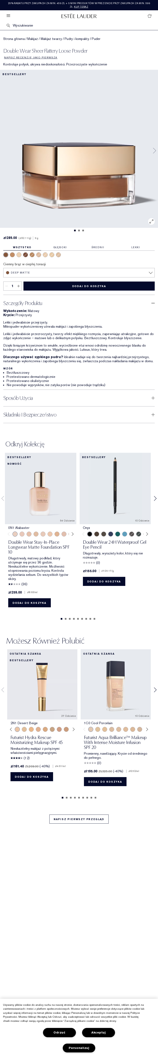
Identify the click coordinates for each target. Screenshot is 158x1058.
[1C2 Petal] (64, 534)
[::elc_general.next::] (71, 534)
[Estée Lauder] (79, 15)
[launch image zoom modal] (151, 221)
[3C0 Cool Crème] (139, 729)
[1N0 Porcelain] (29, 534)
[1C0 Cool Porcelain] (90, 729)
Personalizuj (79, 1048)
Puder (96, 39)
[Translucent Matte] (45, 254)
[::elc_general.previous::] (9, 534)
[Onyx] (89, 534)
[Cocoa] (96, 534)
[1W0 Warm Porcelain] (36, 534)
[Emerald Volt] (117, 534)
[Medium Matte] (32, 254)
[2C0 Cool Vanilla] (111, 729)
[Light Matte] (58, 254)
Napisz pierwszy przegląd (79, 819)
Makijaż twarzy (51, 39)
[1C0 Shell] (22, 534)
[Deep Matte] (5, 254)
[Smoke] (138, 534)
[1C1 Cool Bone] (43, 534)
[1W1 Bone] (57, 534)
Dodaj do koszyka (89, 286)
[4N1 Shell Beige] (66, 729)
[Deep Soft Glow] (25, 254)
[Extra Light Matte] (51, 254)
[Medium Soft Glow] (12, 254)
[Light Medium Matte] (38, 254)
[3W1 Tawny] (45, 729)
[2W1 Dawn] (31, 729)
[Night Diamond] (131, 534)
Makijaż (32, 39)
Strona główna (14, 39)
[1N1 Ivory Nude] (50, 534)
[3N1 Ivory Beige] (38, 729)
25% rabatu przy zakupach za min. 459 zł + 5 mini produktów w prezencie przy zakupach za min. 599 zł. (79, 5)
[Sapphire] (110, 534)
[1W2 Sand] (24, 729)
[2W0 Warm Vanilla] (132, 729)
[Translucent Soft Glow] (18, 254)
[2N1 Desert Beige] (17, 729)
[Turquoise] (124, 534)
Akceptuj (98, 1033)
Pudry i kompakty (77, 39)
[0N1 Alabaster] (15, 534)
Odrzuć (59, 1033)
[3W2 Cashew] (52, 729)
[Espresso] (103, 534)
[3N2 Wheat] (59, 729)
